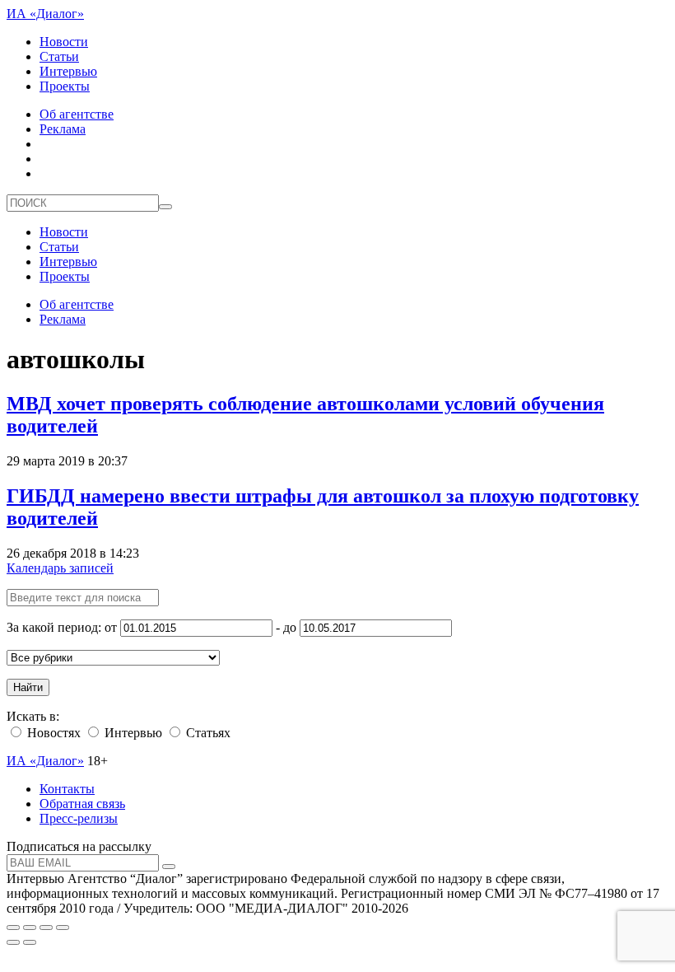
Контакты (67, 789)
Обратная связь (82, 804)
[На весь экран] (46, 927)
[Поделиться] (29, 927)
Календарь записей (60, 568)
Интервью (68, 71)
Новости (64, 42)
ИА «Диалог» (45, 14)
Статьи (59, 56)
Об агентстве (77, 114)
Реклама (63, 129)
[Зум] (62, 927)
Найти (28, 687)
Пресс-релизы (79, 818)
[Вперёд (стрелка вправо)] (29, 942)
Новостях (52, 733)
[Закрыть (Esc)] (13, 927)
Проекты (65, 86)
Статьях (206, 733)
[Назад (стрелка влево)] (13, 942)
